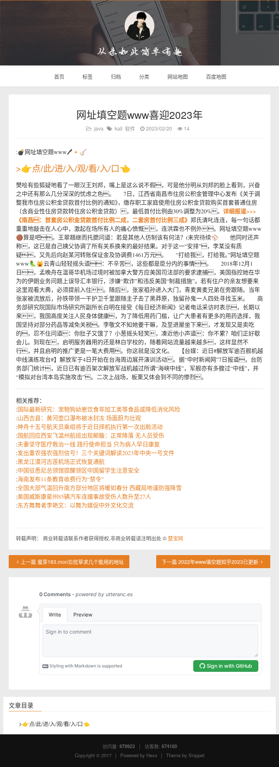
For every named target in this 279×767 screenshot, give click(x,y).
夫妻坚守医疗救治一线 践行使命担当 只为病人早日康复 (88, 444)
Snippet (197, 755)
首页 (58, 76)
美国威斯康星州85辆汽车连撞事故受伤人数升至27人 (84, 496)
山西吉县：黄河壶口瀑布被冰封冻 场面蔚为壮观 (79, 418)
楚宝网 (175, 538)
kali (118, 128)
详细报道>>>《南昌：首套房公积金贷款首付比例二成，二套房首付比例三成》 (136, 215)
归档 (115, 76)
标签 (87, 76)
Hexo (151, 755)
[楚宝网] (139, 26)
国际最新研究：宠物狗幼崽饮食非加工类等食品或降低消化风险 (98, 409)
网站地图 (177, 76)
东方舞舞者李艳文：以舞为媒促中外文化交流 (75, 505)
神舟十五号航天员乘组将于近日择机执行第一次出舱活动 (90, 426)
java (99, 128)
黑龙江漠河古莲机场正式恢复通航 (61, 461)
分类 (143, 76)
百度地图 (215, 76)
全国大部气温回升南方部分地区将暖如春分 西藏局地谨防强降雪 (99, 487)
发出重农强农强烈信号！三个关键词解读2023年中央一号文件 (95, 453)
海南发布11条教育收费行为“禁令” (60, 479)
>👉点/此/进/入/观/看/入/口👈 (73, 168)
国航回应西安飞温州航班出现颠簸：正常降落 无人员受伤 (90, 435)
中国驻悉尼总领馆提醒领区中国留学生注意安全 (78, 470)
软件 (130, 128)
